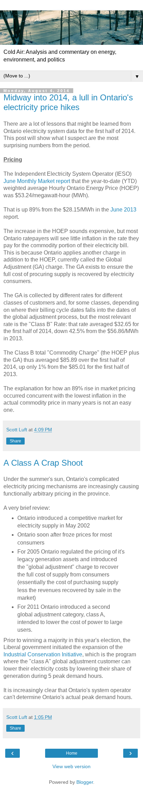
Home (71, 753)
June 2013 (123, 210)
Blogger (84, 782)
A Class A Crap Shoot (43, 462)
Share (15, 441)
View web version (71, 766)
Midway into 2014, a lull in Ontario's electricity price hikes (68, 102)
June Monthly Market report (36, 181)
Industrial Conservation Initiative (42, 654)
